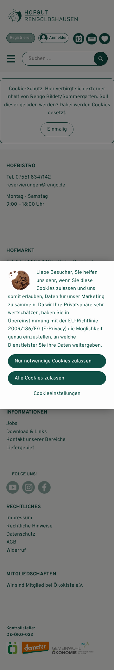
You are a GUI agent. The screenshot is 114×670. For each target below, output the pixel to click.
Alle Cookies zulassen (39, 378)
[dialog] (57, 335)
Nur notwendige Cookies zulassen (53, 361)
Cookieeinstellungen (57, 394)
